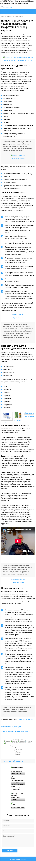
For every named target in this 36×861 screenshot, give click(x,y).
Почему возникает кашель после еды (16, 772)
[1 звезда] (7, 741)
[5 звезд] (7, 743)
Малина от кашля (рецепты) (16, 798)
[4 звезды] (28, 741)
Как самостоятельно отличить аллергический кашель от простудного (17, 787)
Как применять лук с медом (11, 727)
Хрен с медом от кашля (18, 807)
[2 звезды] (14, 741)
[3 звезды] (21, 741)
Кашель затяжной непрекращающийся (15, 731)
